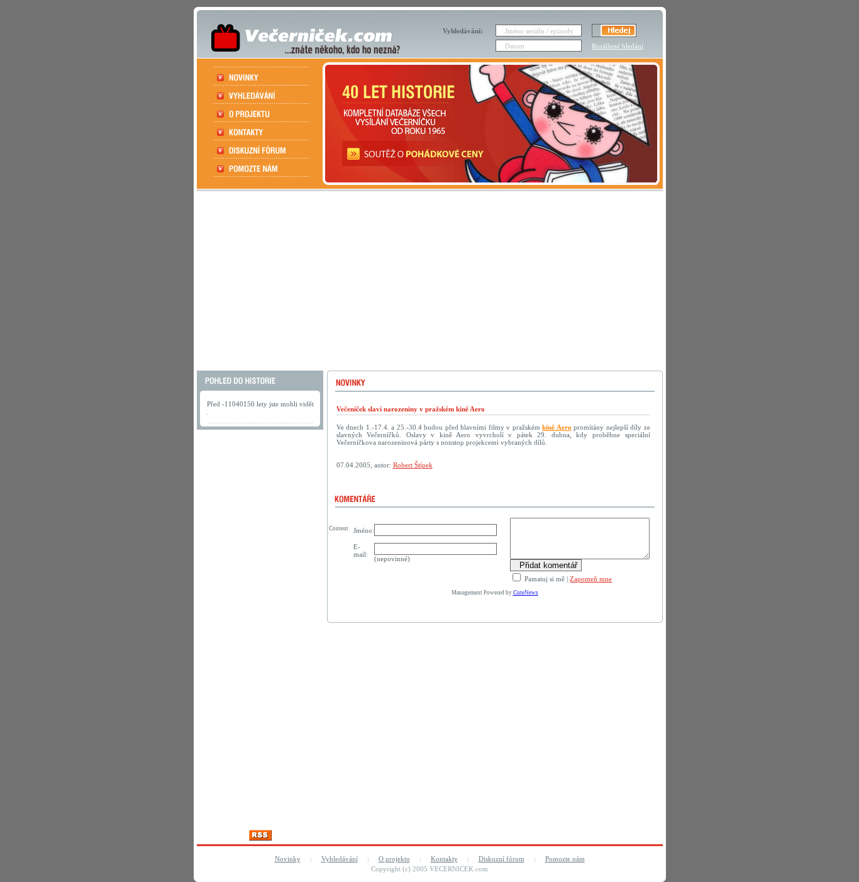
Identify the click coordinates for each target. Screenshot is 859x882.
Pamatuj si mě (544, 579)
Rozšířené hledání (617, 46)
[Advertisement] (428, 282)
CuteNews (525, 592)
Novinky (288, 858)
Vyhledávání (339, 858)
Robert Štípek (413, 465)
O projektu (394, 858)
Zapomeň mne (591, 579)
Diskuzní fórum (501, 858)
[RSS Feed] (260, 837)
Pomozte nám (565, 858)
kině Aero (557, 427)
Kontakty (444, 858)
